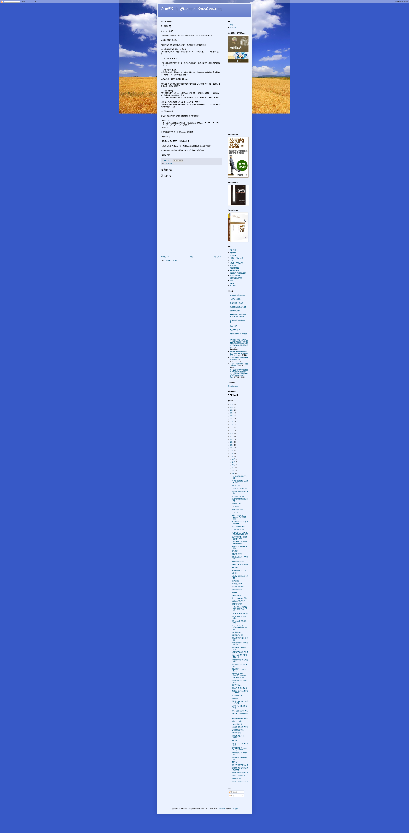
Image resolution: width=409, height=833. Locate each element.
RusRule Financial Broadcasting (191, 9)
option (232, 283)
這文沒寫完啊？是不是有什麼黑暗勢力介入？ (239, 358)
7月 (233, 474)
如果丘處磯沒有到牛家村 (240, 711)
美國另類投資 (234, 270)
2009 (232, 454)
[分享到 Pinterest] (182, 161)
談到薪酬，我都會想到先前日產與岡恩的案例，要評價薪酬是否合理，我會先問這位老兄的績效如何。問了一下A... (239, 343)
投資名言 (235, 762)
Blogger (235, 809)
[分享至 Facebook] (180, 161)
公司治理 (233, 255)
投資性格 (235, 567)
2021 (232, 419)
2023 (232, 413)
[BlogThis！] (176, 161)
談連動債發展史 (237, 589)
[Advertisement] (191, 239)
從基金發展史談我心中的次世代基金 (240, 702)
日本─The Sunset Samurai (240, 613)
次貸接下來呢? (236, 485)
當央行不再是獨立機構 (239, 598)
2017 (232, 430)
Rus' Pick (232, 286)
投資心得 (169, 163)
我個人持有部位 (237, 604)
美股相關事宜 (234, 268)
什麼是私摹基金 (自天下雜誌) (240, 737)
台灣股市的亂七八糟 (236, 258)
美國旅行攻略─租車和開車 (238, 334)
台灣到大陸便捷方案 (238, 775)
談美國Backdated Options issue (239, 681)
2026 (232, 404)
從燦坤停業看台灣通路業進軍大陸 (240, 769)
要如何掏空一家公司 (236, 303)
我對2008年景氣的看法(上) (239, 622)
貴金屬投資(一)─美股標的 (239, 758)
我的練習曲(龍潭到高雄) (240, 564)
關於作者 (233, 27)
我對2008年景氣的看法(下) (239, 617)
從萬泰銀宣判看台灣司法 (238, 307)
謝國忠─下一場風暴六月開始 (240, 547)
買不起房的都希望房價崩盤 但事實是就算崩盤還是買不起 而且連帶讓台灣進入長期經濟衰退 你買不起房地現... (239, 373)
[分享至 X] (178, 161)
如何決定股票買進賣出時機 (240, 577)
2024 (232, 410)
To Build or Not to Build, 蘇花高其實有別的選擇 (240, 533)
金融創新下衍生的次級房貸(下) (240, 639)
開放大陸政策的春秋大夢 (240, 765)
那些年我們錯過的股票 (237, 295)
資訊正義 (235, 551)
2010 (232, 451)
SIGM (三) (235, 512)
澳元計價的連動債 (238, 562)
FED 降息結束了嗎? (238, 529)
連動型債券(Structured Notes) (239, 670)
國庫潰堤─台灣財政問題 (238, 273)
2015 (232, 436)
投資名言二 (235, 740)
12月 (233, 459)
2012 (232, 445)
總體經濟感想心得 (236, 278)
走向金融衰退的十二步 (239, 570)
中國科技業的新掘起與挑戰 (240, 500)
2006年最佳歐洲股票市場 (240, 727)
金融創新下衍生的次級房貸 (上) (240, 643)
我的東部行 (235, 698)
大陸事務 (233, 253)
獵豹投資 (235, 592)
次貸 (231, 260)
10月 (233, 465)
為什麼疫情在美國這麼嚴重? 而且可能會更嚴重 (238, 315)
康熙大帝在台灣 (235, 311)
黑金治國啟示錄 (237, 695)
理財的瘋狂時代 (237, 584)
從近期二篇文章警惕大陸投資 (240, 744)
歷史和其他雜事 (235, 275)
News (231, 281)
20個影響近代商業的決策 (240, 652)
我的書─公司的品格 (236, 263)
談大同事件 (233, 326)
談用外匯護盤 (236, 595)
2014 (232, 439)
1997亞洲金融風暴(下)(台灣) (240, 477)
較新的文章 (165, 257)
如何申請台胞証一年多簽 (240, 773)
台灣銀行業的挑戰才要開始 (240, 492)
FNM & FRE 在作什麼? (239, 488)
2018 (232, 427)
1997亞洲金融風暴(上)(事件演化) (240, 482)
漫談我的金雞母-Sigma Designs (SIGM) (239, 749)
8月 (233, 471)
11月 (233, 462)
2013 (232, 442)
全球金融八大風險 (238, 635)
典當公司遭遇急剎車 (238, 526)
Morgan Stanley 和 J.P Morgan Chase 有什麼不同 (239, 627)
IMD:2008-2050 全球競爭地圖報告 (240, 523)
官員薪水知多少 (235, 330)
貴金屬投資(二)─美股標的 (239, 753)
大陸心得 (233, 250)
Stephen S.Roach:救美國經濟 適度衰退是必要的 (239, 609)
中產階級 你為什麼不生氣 (239, 665)
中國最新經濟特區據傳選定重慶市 (240, 692)
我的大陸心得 (236, 778)
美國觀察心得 (236, 504)
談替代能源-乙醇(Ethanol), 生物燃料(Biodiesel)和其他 (239, 675)
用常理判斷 (235, 581)
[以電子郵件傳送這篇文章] (174, 161)
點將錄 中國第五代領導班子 (239, 707)
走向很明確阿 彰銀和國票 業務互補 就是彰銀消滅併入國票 (239, 353)
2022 (232, 416)
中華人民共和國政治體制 (240, 718)
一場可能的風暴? (235, 299)
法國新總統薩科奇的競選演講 (240, 661)
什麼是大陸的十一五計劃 (240, 781)
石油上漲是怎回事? (238, 509)
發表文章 (233, 792)
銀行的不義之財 (237, 685)
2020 (232, 422)
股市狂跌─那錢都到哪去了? (240, 714)
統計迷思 (235, 573)
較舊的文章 (217, 257)
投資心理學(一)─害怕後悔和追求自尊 (239, 542)
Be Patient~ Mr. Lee (238, 496)
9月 (233, 468)
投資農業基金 (236, 632)
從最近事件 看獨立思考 (239, 688)
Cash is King (235, 506)
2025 (232, 407)
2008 (232, 457)
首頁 (191, 257)
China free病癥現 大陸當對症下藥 (239, 656)
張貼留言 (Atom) (171, 260)
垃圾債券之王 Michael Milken (239, 648)
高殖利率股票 (236, 733)
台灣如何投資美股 (238, 730)
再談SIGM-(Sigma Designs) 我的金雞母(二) (239, 517)
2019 (232, 425)
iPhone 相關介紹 (237, 724)
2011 (232, 448)
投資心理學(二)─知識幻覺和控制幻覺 (239, 538)
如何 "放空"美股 (237, 721)
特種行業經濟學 (237, 554)
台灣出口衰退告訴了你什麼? (238, 321)
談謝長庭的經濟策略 (238, 601)
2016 (232, 433)
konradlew (222, 809)
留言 (232, 796)
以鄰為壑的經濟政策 (238, 587)
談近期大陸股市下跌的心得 (240, 558)
